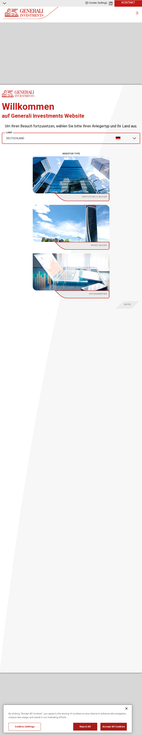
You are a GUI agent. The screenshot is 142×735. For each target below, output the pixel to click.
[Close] (126, 708)
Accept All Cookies (113, 726)
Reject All (85, 726)
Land (9, 132)
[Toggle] (137, 12)
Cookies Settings (25, 726)
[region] (67, 718)
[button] (96, 3)
